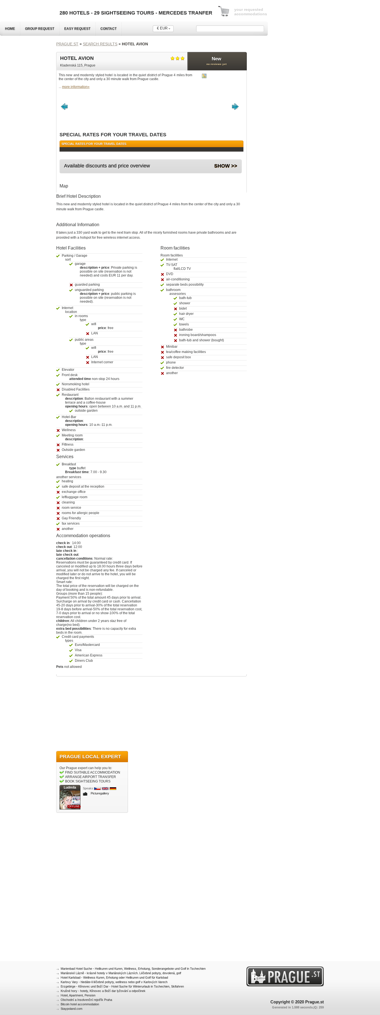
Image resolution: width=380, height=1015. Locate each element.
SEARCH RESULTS (100, 44)
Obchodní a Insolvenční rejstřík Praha (86, 999)
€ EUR (162, 28)
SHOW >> (225, 166)
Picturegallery (100, 793)
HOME (10, 29)
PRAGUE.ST (67, 44)
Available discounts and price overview (107, 166)
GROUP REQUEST (39, 29)
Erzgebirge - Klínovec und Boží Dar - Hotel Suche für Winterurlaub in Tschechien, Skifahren (122, 986)
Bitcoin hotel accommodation (80, 1004)
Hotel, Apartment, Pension (78, 995)
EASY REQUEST (77, 29)
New (216, 61)
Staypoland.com (71, 1008)
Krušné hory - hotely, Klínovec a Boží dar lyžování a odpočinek (103, 990)
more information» (76, 87)
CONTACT (108, 29)
